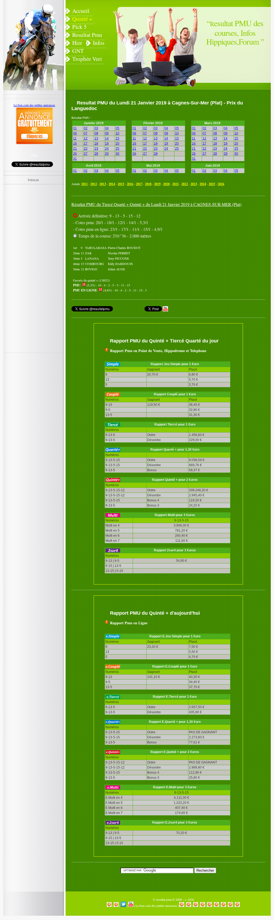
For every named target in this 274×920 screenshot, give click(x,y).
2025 (212, 184)
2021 (175, 184)
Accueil (80, 10)
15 (117, 138)
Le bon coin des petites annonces (156, 905)
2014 (112, 184)
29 (107, 153)
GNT (78, 50)
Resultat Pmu (87, 34)
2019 (157, 184)
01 (75, 128)
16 (75, 143)
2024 (203, 184)
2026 (221, 184)
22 (85, 148)
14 (107, 138)
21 (75, 148)
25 (117, 148)
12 (85, 138)
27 (85, 153)
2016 (130, 184)
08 (96, 133)
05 (117, 128)
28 (96, 153)
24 (107, 148)
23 (96, 148)
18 (96, 143)
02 (85, 128)
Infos (98, 42)
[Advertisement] (212, 249)
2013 (103, 184)
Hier (77, 42)
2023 (194, 184)
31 (75, 159)
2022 (184, 184)
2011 (84, 184)
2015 (121, 184)
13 (96, 138)
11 (75, 138)
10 (117, 133)
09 (107, 133)
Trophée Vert (87, 59)
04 (107, 128)
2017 (139, 184)
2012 (93, 184)
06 (75, 133)
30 (117, 153)
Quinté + (82, 18)
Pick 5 (79, 26)
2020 (166, 184)
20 (117, 143)
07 (85, 133)
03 (96, 128)
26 (75, 153)
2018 (148, 184)
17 (85, 143)
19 (107, 143)
